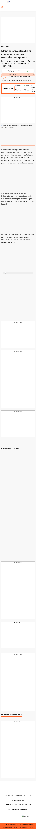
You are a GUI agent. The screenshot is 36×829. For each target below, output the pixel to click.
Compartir (6, 88)
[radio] (3, 2)
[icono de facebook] (24, 2)
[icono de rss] (34, 2)
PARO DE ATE (5, 46)
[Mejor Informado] (18, 7)
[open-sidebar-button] (2, 7)
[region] (18, 30)
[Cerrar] (33, 74)
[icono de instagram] (30, 2)
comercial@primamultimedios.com (18, 795)
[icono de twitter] (27, 2)
